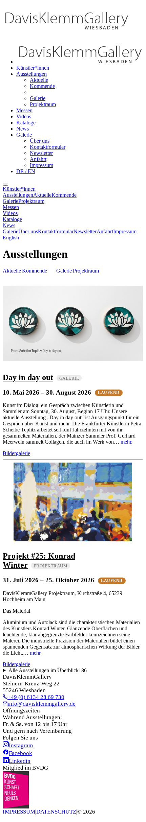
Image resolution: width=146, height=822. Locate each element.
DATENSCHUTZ (56, 811)
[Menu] (5, 185)
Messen (24, 110)
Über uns (39, 141)
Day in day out (28, 377)
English (11, 237)
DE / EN (25, 171)
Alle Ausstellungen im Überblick (47, 670)
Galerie (37, 98)
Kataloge (26, 122)
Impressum (41, 165)
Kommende (42, 86)
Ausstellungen (31, 74)
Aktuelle (39, 80)
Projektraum (43, 104)
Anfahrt (38, 159)
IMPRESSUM (19, 811)
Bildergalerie (16, 453)
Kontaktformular (47, 147)
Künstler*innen (32, 68)
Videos (23, 116)
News (22, 129)
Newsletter (41, 153)
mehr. (126, 442)
